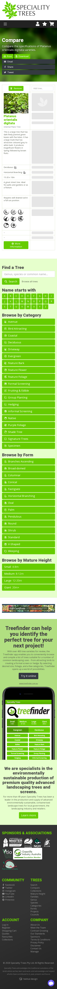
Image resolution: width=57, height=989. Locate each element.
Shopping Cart (9, 930)
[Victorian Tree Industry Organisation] (7, 853)
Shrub (11, 530)
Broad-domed (16, 468)
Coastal (12, 335)
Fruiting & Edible (18, 390)
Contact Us (35, 948)
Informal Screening (19, 411)
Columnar (14, 475)
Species (34, 902)
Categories (35, 905)
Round (11, 523)
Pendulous (14, 516)
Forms (33, 908)
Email (10, 61)
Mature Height (37, 893)
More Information (16, 245)
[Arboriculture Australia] (28, 842)
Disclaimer (35, 945)
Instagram (10, 890)
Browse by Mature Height (27, 560)
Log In (5, 924)
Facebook (10, 884)
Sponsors (35, 936)
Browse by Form (17, 455)
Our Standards (37, 933)
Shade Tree (14, 432)
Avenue (12, 321)
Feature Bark (15, 363)
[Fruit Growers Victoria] (10, 864)
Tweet (10, 72)
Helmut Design (30, 978)
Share (10, 66)
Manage (34, 951)
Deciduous (14, 342)
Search (12, 281)
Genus (33, 899)
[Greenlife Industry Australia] (27, 853)
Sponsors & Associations (27, 833)
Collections (35, 890)
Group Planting (17, 397)
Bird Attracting (17, 328)
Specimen (13, 445)
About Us (35, 924)
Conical (12, 482)
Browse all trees (30, 281)
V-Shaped (13, 544)
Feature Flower (17, 370)
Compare (35, 887)
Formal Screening (18, 383)
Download (23, 56)
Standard (13, 537)
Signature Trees (17, 439)
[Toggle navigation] (5, 24)
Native (11, 418)
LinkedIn (9, 896)
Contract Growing (39, 930)
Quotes (5, 933)
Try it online (28, 676)
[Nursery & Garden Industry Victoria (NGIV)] (37, 842)
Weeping (13, 551)
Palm (10, 509)
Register (6, 927)
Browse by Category (21, 315)
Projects (34, 911)
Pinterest (9, 899)
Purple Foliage (16, 425)
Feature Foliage (17, 377)
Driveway (13, 349)
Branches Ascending (20, 461)
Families (34, 896)
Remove (17, 88)
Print (9, 56)
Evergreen (14, 356)
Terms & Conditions (40, 939)
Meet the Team (38, 927)
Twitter (8, 887)
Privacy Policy (37, 942)
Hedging (13, 404)
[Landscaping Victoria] (13, 842)
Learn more (28, 815)
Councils (34, 914)
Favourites (7, 936)
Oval (10, 503)
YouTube (9, 893)
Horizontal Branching (21, 496)
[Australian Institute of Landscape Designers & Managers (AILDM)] (47, 842)
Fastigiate (13, 489)
